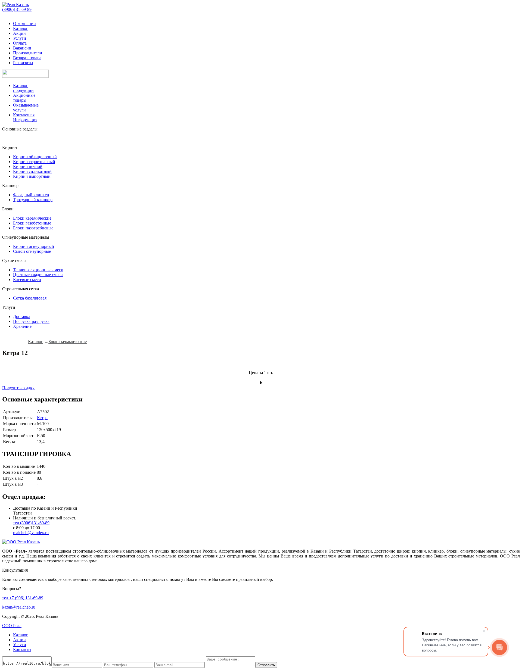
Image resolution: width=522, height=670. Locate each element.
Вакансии (22, 48)
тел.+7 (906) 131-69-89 (22, 598)
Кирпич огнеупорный (33, 246)
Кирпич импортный (32, 176)
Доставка (21, 316)
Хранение (22, 326)
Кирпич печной (27, 166)
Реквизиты (23, 62)
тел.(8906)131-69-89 (31, 523)
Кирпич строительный (34, 161)
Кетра (42, 417)
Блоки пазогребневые (33, 228)
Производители (27, 53)
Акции (19, 33)
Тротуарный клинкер (32, 199)
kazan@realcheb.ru (18, 607)
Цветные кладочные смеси (38, 274)
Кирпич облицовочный (35, 156)
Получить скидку (18, 387)
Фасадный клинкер (31, 194)
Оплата (20, 43)
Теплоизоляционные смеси (38, 269)
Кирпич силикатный (32, 171)
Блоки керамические (32, 218)
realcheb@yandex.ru (31, 532)
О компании (24, 23)
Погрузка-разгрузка (31, 321)
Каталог (20, 28)
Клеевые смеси (27, 279)
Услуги (19, 38)
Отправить (266, 665)
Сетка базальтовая (29, 298)
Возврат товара (27, 57)
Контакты (22, 649)
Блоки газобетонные (32, 223)
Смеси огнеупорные (32, 251)
